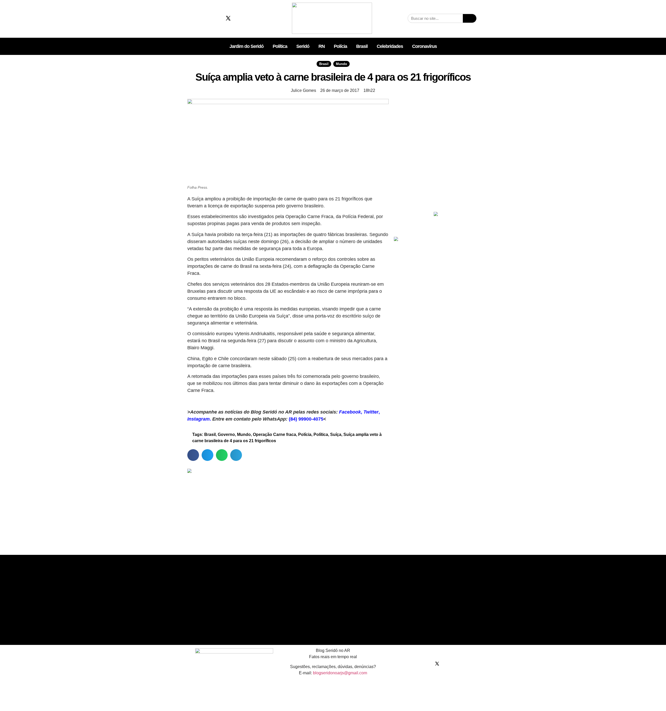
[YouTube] (240, 18)
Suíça (335, 434)
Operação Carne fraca (274, 434)
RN (321, 46)
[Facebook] (203, 18)
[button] (193, 455)
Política (280, 46)
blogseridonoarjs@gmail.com (340, 673)
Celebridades (390, 46)
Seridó (302, 46)
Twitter (371, 412)
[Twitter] (228, 18)
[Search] (470, 18)
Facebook (350, 412)
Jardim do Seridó (246, 46)
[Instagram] (215, 18)
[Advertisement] (436, 171)
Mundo (341, 64)
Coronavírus (424, 46)
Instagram (198, 419)
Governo (226, 434)
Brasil (362, 46)
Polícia (340, 46)
